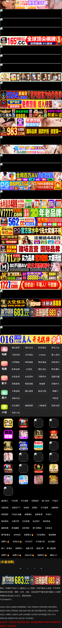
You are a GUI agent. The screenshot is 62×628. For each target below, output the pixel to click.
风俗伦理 (55, 405)
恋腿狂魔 (55, 376)
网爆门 (55, 391)
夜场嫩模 (15, 528)
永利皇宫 (17, 534)
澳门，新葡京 (6, 548)
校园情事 (29, 405)
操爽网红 (28, 514)
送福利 (26, 507)
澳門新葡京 (5, 534)
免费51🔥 (5, 541)
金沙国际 (51, 541)
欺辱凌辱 (16, 369)
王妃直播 (25, 521)
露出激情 (29, 391)
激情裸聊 (52, 534)
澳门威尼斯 (51, 548)
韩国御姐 (29, 362)
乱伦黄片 (36, 521)
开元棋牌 (24, 500)
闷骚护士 (55, 383)
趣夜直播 (5, 528)
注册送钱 (5, 507)
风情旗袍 (16, 383)
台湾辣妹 (16, 362)
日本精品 (29, 354)
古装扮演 (16, 376)
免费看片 (19, 548)
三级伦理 (16, 354)
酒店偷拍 (5, 521)
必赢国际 (55, 507)
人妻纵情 (42, 405)
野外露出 (55, 369)
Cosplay (42, 354)
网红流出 (42, 369)
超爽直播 (38, 514)
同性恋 (55, 398)
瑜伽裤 (42, 383)
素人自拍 (55, 354)
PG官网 (15, 500)
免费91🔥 (5, 555)
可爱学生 (42, 376)
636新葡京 (41, 534)
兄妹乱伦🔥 (29, 555)
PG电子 (55, 500)
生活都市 (16, 405)
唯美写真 (42, 391)
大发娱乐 (48, 528)
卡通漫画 (16, 391)
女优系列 (29, 376)
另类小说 (16, 412)
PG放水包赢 (17, 514)
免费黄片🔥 (42, 555)
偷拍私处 (46, 521)
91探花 (29, 369)
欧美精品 (42, 347)
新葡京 (35, 507)
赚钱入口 (53, 555)
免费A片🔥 (17, 555)
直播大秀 (40, 548)
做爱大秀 (29, 548)
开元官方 (29, 541)
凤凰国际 (5, 514)
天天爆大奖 (40, 541)
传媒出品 (16, 398)
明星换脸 (29, 383)
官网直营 (35, 500)
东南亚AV (55, 362)
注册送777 (16, 507)
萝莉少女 (55, 347)
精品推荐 (16, 347)
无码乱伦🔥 (17, 541)
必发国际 (25, 528)
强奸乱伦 (29, 347)
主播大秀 (15, 521)
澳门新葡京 (37, 528)
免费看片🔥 (29, 534)
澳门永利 (45, 500)
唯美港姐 (42, 362)
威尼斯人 (5, 500)
